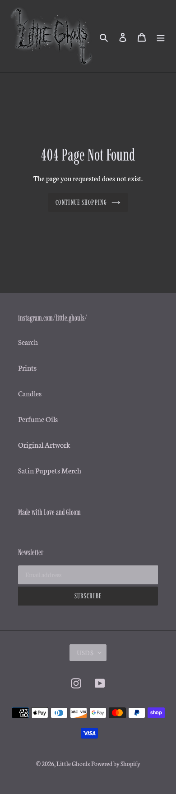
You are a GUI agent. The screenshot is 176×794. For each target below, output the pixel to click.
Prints (27, 367)
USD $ (85, 652)
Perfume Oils (38, 418)
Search (28, 341)
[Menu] (160, 35)
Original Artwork (44, 444)
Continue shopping (81, 202)
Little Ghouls (73, 763)
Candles (30, 393)
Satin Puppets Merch (49, 470)
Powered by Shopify (115, 763)
